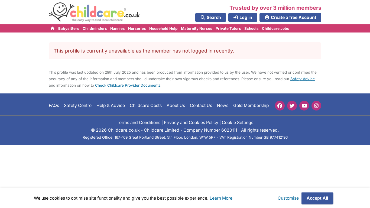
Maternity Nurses (196, 28)
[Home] (52, 28)
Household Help (163, 28)
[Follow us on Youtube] (304, 105)
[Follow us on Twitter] (292, 105)
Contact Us (201, 105)
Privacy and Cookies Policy (191, 122)
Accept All (317, 198)
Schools (251, 28)
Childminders (95, 28)
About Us (176, 105)
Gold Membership (251, 105)
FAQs (54, 105)
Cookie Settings (237, 122)
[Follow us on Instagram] (316, 105)
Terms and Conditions (138, 122)
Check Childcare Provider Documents (127, 85)
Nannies (117, 28)
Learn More (221, 198)
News (222, 105)
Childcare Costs (146, 105)
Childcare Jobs (275, 28)
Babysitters (68, 28)
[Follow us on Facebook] (280, 105)
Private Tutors (228, 28)
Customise (288, 198)
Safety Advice (302, 79)
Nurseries (137, 28)
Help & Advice (110, 105)
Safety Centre (78, 105)
